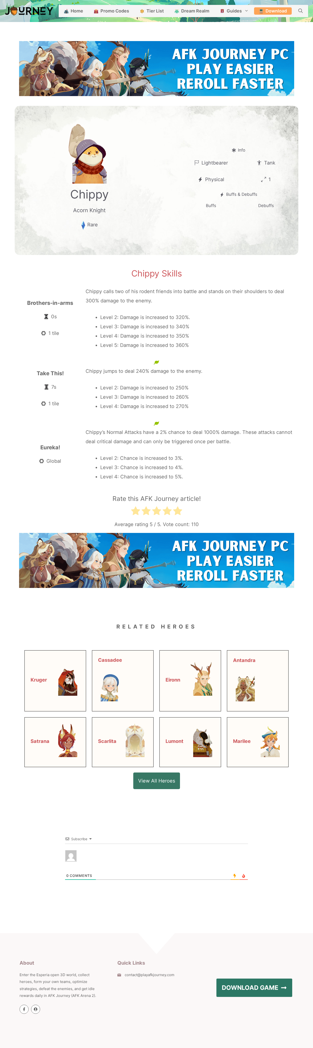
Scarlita (107, 741)
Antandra (244, 660)
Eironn (173, 680)
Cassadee (110, 660)
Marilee (242, 741)
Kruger (39, 680)
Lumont (174, 741)
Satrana (40, 741)
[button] (300, 11)
